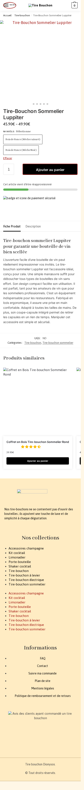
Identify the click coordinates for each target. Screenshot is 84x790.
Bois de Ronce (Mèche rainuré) (22, 139)
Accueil (7, 15)
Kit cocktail (17, 553)
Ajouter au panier (50, 170)
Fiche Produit (12, 226)
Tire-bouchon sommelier (57, 342)
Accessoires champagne (26, 548)
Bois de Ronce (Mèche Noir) (21, 150)
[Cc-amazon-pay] (30, 741)
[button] (31, 446)
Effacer (7, 158)
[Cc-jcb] (41, 741)
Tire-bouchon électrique (26, 580)
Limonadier (17, 557)
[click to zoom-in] (40, 60)
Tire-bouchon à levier (24, 575)
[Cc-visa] (8, 741)
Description (33, 226)
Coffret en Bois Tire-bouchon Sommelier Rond (37, 442)
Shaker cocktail (20, 566)
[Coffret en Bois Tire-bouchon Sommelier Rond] (37, 402)
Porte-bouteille (20, 562)
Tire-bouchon (22, 15)
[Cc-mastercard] (19, 741)
